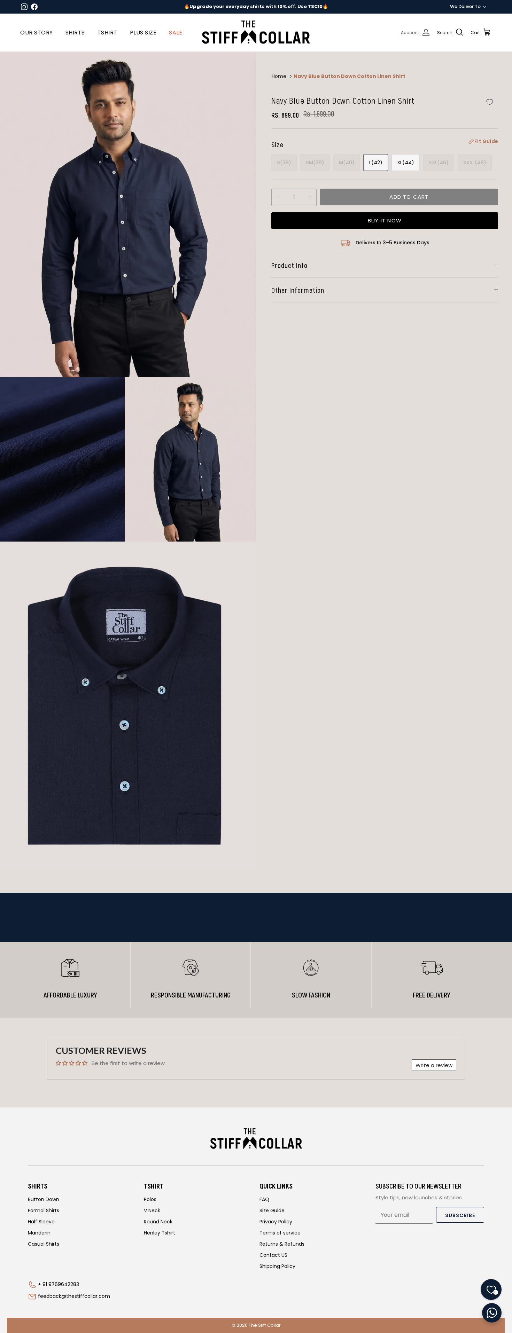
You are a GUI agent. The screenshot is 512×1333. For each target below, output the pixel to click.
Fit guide (486, 141)
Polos (150, 1199)
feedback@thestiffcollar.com (74, 1296)
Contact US (273, 1255)
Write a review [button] (434, 1065)
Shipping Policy (277, 1266)
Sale (175, 33)
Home (279, 76)
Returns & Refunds (281, 1243)
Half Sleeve (41, 1221)
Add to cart (408, 196)
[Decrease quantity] (278, 197)
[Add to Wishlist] (489, 102)
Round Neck (158, 1221)
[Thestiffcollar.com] (256, 33)
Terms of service (280, 1232)
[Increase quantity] (310, 197)
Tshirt (107, 33)
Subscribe (460, 1215)
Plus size (143, 33)
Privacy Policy (275, 1221)
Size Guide (272, 1210)
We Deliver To (465, 6)
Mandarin (39, 1232)
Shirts (75, 33)
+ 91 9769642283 (58, 1284)
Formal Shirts (43, 1210)
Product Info (289, 265)
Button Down (43, 1199)
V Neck (152, 1210)
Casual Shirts (43, 1243)
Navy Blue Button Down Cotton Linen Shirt (349, 76)
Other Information (297, 290)
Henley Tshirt (159, 1232)
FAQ (264, 1199)
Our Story (36, 33)
